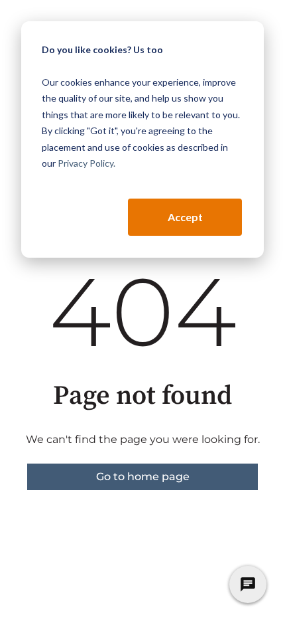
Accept (185, 217)
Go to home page (143, 476)
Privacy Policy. (86, 163)
